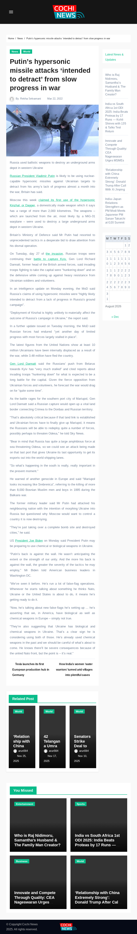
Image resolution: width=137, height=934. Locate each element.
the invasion (54, 253)
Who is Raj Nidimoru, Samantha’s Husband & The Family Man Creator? (37, 840)
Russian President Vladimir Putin (32, 176)
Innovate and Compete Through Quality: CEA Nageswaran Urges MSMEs (34, 899)
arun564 (23, 750)
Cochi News (30, 924)
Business (21, 861)
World (26, 51)
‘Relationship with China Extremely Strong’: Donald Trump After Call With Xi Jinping (97, 899)
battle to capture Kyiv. (50, 259)
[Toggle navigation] (11, 12)
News (15, 51)
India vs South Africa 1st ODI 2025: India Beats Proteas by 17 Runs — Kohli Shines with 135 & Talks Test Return (97, 845)
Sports (81, 804)
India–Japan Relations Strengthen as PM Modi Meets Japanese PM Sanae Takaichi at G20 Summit (115, 210)
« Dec (115, 316)
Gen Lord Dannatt (23, 363)
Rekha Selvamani (30, 98)
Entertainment (24, 804)
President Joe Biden (29, 540)
